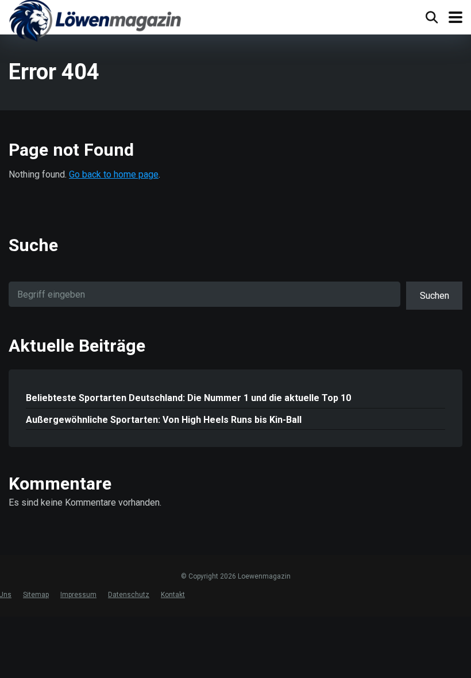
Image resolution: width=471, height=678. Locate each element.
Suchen (434, 295)
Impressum (78, 595)
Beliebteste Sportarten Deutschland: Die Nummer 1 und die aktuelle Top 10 (188, 397)
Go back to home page (114, 174)
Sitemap (36, 595)
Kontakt (173, 595)
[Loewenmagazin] (95, 22)
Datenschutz (128, 595)
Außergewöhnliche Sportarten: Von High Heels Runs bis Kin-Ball (164, 419)
